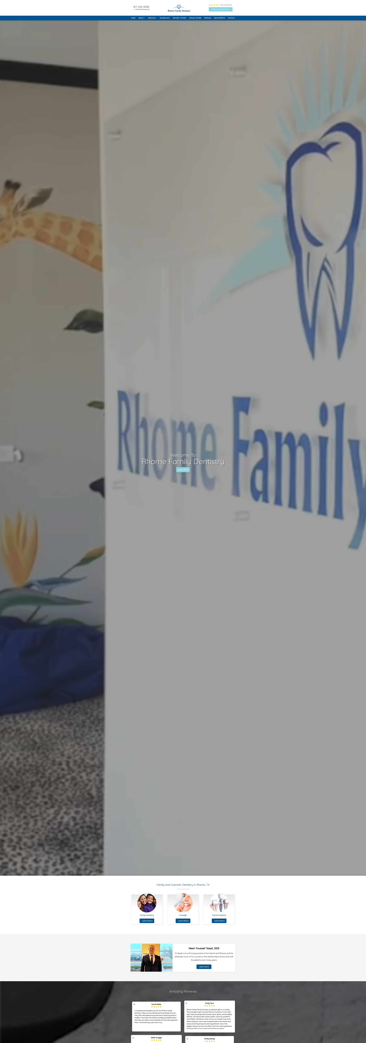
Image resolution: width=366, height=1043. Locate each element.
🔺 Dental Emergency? (141, 9)
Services (151, 18)
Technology (165, 18)
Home (133, 18)
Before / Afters (179, 18)
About (141, 18)
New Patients (219, 18)
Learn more (204, 967)
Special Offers (195, 18)
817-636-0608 (141, 6)
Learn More (183, 469)
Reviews (207, 18)
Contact (231, 18)
